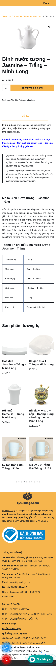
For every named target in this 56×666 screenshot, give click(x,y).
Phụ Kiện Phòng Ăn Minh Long (28, 16)
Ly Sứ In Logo (9, 125)
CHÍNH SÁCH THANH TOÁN (16, 609)
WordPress (24, 663)
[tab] (25, 116)
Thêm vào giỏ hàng (32, 88)
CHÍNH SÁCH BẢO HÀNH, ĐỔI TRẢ (19, 619)
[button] (49, 27)
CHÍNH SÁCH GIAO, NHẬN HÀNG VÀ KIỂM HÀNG (27, 614)
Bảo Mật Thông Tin (11, 604)
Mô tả (25, 116)
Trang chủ (6, 16)
